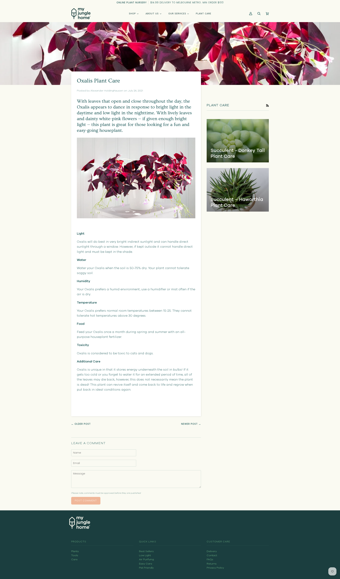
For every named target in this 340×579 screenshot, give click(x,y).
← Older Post (81, 424)
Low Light (145, 555)
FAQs (210, 559)
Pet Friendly (146, 567)
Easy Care (145, 563)
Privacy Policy (215, 567)
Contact (212, 555)
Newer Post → (191, 424)
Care (74, 559)
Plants (75, 551)
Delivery (212, 551)
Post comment (86, 500)
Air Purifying (146, 559)
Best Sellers (146, 551)
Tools (74, 555)
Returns (212, 563)
